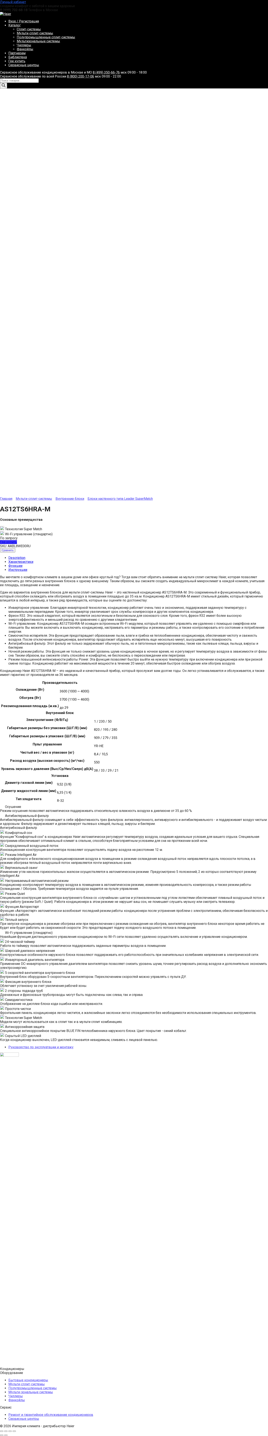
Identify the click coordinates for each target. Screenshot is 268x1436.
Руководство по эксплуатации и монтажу (40, 1047)
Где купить (16, 61)
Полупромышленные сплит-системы (46, 37)
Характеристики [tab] (20, 562)
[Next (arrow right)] (6, 1435)
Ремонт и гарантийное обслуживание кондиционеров (50, 1415)
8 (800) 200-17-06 (80, 76)
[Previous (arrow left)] (1, 1435)
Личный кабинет (13, 2)
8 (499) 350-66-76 (106, 72)
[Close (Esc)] (1, 1431)
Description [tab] (16, 558)
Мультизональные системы (38, 41)
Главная (6, 499)
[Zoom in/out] (14, 1431)
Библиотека (17, 57)
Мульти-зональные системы (30, 1392)
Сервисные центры (23, 65)
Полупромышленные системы (32, 1388)
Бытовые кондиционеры (28, 1380)
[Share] (6, 1431)
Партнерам (17, 53)
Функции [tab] (15, 566)
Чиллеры (24, 45)
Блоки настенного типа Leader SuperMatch (120, 499)
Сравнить (8, 550)
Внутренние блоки (69, 499)
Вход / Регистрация (23, 21)
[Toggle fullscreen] (10, 1431)
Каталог (14, 25)
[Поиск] (3, 85)
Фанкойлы (25, 49)
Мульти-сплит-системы (35, 33)
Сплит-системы (29, 29)
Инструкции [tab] (17, 570)
